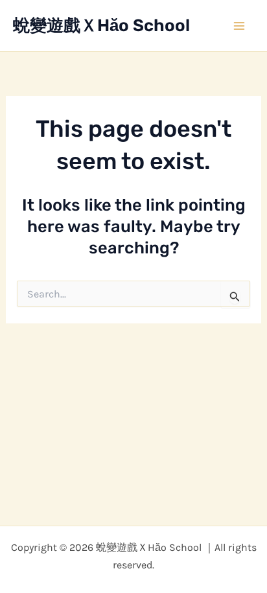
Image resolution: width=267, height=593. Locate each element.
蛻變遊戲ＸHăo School (101, 26)
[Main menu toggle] (240, 26)
